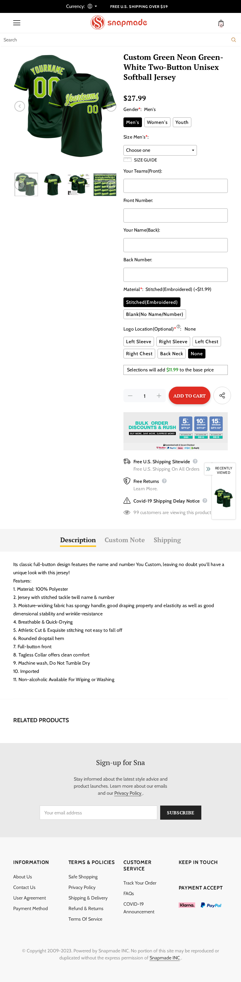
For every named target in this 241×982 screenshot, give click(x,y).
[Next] (111, 106)
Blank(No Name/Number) (154, 314)
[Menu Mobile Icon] (16, 22)
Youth (182, 122)
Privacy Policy (127, 793)
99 (136, 512)
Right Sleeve (173, 341)
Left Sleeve (138, 341)
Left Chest (206, 341)
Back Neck (171, 353)
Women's (157, 122)
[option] (65, 106)
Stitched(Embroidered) (152, 302)
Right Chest (139, 353)
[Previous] (19, 106)
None (197, 353)
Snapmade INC (165, 958)
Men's (132, 122)
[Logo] (122, 22)
